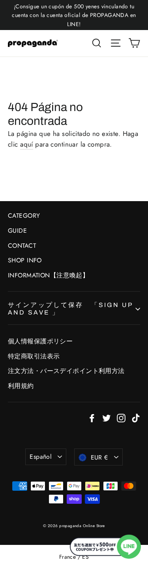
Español (41, 456)
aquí (26, 144)
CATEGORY (24, 215)
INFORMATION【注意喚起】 (48, 275)
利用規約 (21, 385)
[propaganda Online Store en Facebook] (92, 417)
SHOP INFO (25, 260)
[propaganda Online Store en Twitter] (106, 417)
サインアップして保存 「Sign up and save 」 (70, 308)
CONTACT (22, 245)
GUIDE (17, 230)
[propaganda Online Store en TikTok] (135, 417)
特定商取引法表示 (34, 356)
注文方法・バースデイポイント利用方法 (66, 370)
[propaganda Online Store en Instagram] (121, 417)
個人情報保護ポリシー (40, 341)
